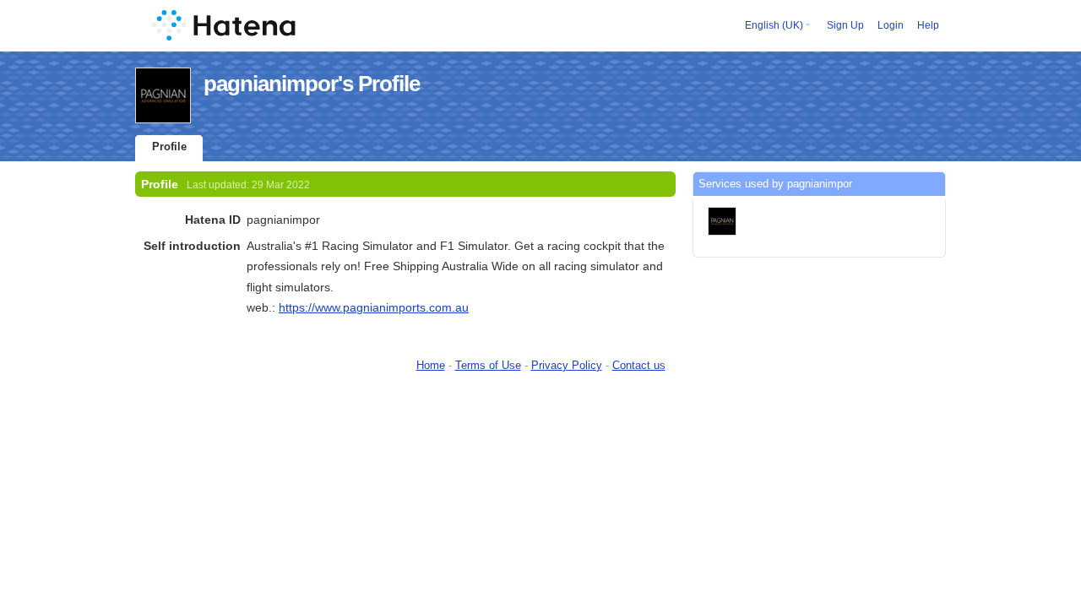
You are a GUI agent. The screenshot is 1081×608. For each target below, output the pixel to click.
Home (430, 365)
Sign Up (845, 25)
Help (928, 25)
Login (890, 25)
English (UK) (774, 25)
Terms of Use (488, 365)
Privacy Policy (566, 365)
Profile (169, 146)
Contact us (638, 365)
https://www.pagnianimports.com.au (374, 307)
